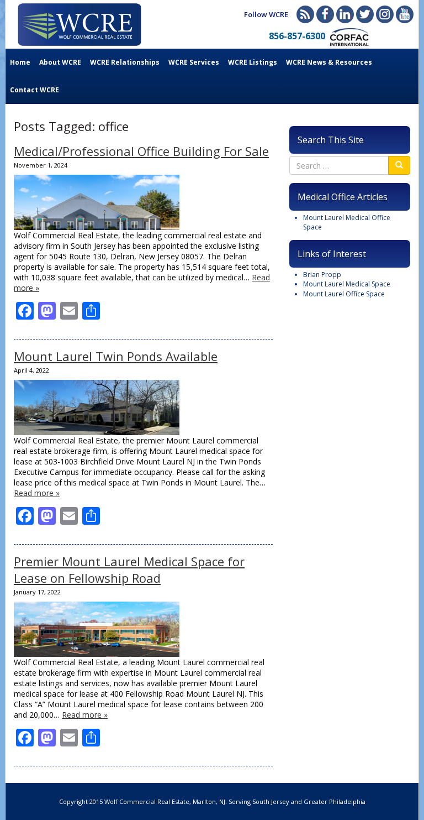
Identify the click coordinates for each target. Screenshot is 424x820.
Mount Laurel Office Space (344, 294)
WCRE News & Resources (329, 62)
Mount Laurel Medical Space (346, 284)
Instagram (385, 14)
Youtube (405, 14)
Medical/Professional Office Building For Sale (141, 151)
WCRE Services (193, 62)
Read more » (37, 493)
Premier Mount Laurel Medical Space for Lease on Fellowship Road (129, 569)
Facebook (325, 14)
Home (20, 62)
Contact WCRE (34, 90)
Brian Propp (322, 274)
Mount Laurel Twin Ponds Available (116, 356)
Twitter (365, 14)
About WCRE (60, 62)
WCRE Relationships (125, 62)
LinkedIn (345, 14)
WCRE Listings (252, 62)
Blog (305, 14)
